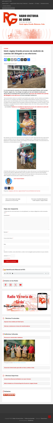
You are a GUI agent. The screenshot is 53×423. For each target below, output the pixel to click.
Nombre (6, 232)
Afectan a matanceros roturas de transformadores (17, 326)
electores (16, 191)
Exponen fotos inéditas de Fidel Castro (14, 321)
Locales (6, 48)
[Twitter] (9, 188)
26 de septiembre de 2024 (9, 56)
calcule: (5, 255)
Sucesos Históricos (7, 5)
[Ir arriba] (49, 416)
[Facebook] (6, 188)
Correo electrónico (8, 238)
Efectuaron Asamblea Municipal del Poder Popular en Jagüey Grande (39, 199)
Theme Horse (44, 418)
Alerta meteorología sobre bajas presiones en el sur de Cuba (13, 199)
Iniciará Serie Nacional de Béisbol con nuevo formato (17, 379)
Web (5, 244)
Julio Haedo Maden (20, 56)
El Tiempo (37, 3)
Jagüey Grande (21, 191)
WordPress (30, 420)
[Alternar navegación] (4, 42)
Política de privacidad (29, 418)
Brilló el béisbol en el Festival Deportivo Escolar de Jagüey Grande (20, 383)
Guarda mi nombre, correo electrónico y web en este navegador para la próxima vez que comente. (26, 252)
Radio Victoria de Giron (18, 418)
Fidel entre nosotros (45, 3)
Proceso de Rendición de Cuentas (32, 191)
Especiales (31, 3)
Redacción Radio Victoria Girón (19, 362)
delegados (11, 191)
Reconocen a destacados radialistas (13, 337)
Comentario (7, 215)
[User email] (12, 188)
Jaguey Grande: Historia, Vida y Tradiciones (19, 3)
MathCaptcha (8, 258)
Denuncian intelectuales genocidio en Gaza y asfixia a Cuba (19, 367)
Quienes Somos (5, 3)
